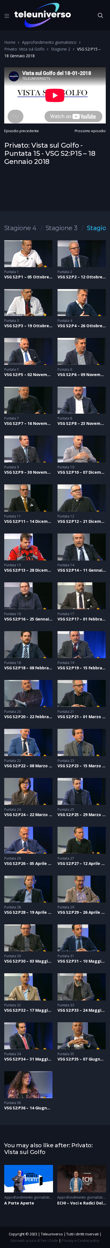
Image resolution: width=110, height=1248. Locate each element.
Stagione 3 (62, 228)
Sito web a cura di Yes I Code (34, 1240)
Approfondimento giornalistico (49, 42)
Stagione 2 (60, 49)
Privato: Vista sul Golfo (24, 49)
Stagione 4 (20, 228)
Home (9, 42)
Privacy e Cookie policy (80, 1240)
